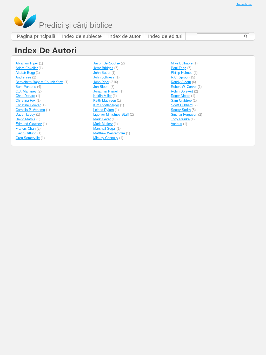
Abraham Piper (27, 63)
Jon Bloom (101, 87)
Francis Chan (26, 128)
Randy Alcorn (181, 82)
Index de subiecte (82, 36)
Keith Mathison (104, 100)
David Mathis (25, 119)
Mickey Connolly (105, 138)
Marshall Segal (104, 128)
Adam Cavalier (27, 68)
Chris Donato (25, 96)
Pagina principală (36, 36)
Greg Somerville (28, 138)
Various (176, 124)
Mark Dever (102, 119)
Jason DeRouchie (106, 63)
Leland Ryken (103, 110)
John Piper (101, 82)
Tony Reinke (180, 119)
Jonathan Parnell (105, 91)
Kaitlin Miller (102, 96)
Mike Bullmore (181, 63)
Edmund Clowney (29, 124)
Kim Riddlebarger (106, 105)
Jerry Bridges (103, 68)
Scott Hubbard (181, 105)
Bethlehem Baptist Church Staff (39, 82)
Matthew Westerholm (109, 133)
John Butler (101, 73)
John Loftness (104, 77)
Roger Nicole (180, 96)
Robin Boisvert (182, 91)
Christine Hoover (28, 105)
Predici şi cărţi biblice (74, 25)
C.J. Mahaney (26, 91)
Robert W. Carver (184, 87)
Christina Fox (26, 100)
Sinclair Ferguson (184, 114)
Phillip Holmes (181, 73)
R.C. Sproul (179, 77)
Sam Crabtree (181, 100)
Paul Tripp (178, 68)
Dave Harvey (25, 114)
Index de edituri (165, 36)
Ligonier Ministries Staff (111, 114)
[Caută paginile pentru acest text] (246, 36)
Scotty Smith (181, 110)
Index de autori (125, 36)
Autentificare (244, 4)
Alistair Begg (25, 73)
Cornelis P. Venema (30, 110)
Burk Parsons (26, 87)
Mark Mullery (103, 124)
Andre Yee (23, 77)
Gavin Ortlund (26, 133)
